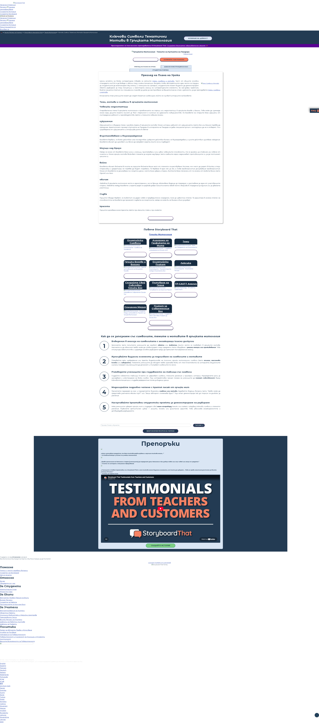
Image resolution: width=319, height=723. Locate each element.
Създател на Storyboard (9, 573)
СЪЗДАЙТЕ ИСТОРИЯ (160, 545)
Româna (3, 702)
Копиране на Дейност (198, 38)
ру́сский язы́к (5, 686)
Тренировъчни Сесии (8, 617)
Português (4, 677)
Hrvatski (3, 711)
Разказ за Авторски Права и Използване (16, 630)
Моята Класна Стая (8, 589)
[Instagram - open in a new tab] (1, 652)
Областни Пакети (7, 613)
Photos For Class (6, 592)
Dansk (2, 688)
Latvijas (3, 720)
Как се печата (6, 575)
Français (3, 668)
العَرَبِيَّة (2, 681)
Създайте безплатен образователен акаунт (186, 45)
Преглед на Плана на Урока (145, 66)
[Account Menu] (7, 16)
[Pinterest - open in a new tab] (1, 658)
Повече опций (187, 54)
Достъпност (5, 639)
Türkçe (2, 697)
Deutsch (3, 670)
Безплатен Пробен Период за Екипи (14, 598)
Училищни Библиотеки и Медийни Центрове (18, 615)
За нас (2, 581)
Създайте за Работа (8, 602)
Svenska (3, 690)
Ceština (3, 704)
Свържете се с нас (7, 583)
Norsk (2, 695)
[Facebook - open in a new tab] (1, 650)
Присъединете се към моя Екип (13, 604)
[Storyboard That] (19, 3)
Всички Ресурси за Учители (13, 32)
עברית (2, 679)
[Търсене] (11, 7)
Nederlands (4, 675)
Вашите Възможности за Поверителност (17, 641)
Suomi (2, 693)
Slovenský (3, 706)
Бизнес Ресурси (6, 600)
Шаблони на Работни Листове (12, 622)
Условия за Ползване (8, 632)
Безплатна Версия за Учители (12, 611)
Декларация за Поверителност (13, 635)
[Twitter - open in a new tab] (1, 655)
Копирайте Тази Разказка (174, 59)
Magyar (3, 708)
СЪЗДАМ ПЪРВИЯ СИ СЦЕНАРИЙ (159, 563)
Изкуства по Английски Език (33, 32)
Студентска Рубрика (160, 70)
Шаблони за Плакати (8, 624)
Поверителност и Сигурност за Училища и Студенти (22, 637)
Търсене (198, 425)
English (3, 663)
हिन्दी (1, 684)
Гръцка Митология (50, 32)
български (4, 713)
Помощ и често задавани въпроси (14, 571)
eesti (2, 722)
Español (3, 666)
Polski (2, 699)
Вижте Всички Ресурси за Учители (160, 431)
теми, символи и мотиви (163, 81)
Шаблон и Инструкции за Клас (176, 66)
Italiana (3, 672)
